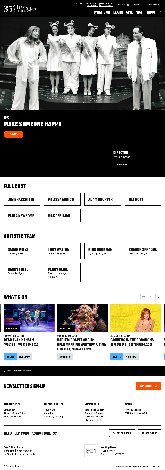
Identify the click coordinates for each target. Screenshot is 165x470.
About (152, 12)
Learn (118, 12)
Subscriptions (153, 5)
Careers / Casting (53, 416)
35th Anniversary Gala (136, 413)
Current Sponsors (94, 416)
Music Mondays (67, 336)
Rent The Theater (13, 416)
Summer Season (14, 336)
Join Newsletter (148, 386)
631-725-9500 (124, 433)
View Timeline (92, 6)
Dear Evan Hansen (19, 339)
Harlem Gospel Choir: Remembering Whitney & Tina (81, 342)
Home (9, 371)
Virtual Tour (10, 409)
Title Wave (49, 409)
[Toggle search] (160, 11)
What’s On (102, 12)
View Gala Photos (106, 6)
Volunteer (49, 413)
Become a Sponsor (94, 413)
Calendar (121, 5)
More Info (24, 356)
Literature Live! (92, 420)
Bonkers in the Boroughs (132, 339)
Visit (140, 12)
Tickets (137, 5)
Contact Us (151, 433)
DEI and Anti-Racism (123, 466)
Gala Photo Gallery (94, 409)
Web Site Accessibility (141, 466)
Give (129, 12)
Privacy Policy (156, 466)
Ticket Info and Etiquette (17, 413)
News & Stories (133, 409)
